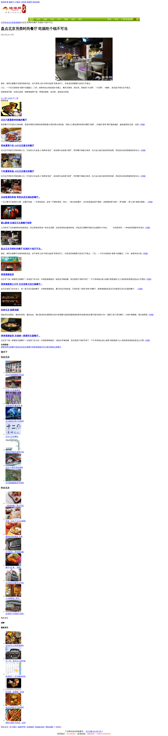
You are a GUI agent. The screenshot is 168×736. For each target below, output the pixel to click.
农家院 (29, 2)
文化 (116, 19)
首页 (31, 19)
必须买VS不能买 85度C (14, 614)
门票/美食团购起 (129, 19)
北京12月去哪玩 (11, 437)
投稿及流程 (39, 727)
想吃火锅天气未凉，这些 (15, 723)
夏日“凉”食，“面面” (13, 567)
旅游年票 (4, 2)
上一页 (3, 98)
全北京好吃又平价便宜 (14, 707)
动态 (38, 19)
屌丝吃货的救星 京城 (13, 536)
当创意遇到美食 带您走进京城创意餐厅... (20, 197)
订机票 (23, 2)
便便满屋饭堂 (7, 274)
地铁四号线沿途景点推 (14, 452)
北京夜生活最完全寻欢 (14, 583)
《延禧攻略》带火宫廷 (14, 506)
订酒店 (17, 2)
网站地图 (49, 727)
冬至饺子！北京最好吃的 (15, 676)
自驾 (52, 19)
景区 (80, 19)
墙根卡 (11, 2)
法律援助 (30, 727)
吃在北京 (8, 22)
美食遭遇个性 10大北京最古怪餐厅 (17, 145)
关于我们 (13, 727)
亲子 (59, 19)
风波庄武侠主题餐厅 (24, 347)
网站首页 (4, 727)
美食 (109, 19)
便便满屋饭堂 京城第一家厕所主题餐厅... (20, 335)
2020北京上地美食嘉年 (14, 645)
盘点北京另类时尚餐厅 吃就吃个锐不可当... (21, 248)
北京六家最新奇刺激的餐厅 (14, 120)
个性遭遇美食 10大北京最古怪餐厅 (17, 171)
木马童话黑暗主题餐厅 (52, 347)
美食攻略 (15, 22)
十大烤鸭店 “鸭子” (12, 598)
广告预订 (57, 727)
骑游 (66, 19)
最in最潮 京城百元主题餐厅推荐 (16, 223)
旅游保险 (36, 2)
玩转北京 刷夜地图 (10, 310)
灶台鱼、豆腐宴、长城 (14, 692)
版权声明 (21, 727)
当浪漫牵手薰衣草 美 (13, 406)
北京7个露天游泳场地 (14, 467)
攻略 (45, 19)
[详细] (142, 124)
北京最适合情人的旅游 (14, 421)
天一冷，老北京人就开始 (15, 661)
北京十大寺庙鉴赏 (12, 390)
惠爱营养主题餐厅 (8, 347)
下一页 (15, 98)
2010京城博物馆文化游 (14, 375)
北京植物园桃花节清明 (14, 483)
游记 (73, 19)
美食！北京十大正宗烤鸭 (15, 521)
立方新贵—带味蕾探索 (14, 552)
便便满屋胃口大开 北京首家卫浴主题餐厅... (21, 284)
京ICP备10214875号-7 (94, 731)
